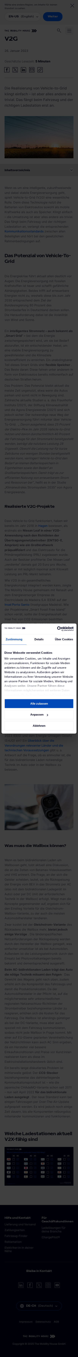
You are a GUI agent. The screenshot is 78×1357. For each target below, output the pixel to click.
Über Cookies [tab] (64, 639)
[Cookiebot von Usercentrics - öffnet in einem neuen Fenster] (57, 628)
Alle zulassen (39, 703)
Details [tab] (39, 639)
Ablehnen (39, 725)
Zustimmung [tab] (14, 639)
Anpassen (37, 714)
